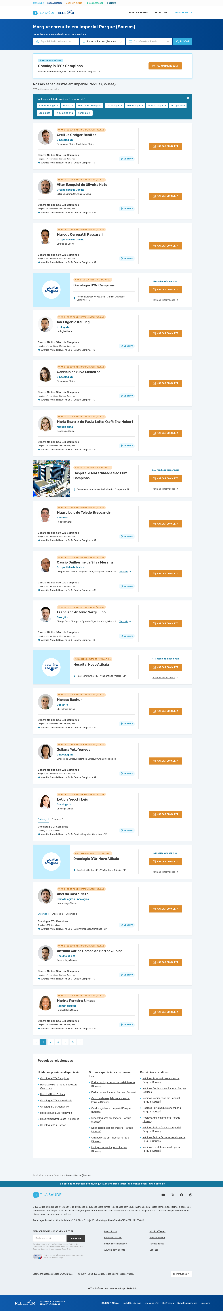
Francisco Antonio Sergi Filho (81, 612)
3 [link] (58, 1042)
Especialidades (138, 12)
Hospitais (161, 12)
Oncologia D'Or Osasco (53, 1125)
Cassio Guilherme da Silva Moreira (85, 562)
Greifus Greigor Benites (76, 135)
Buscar (184, 41)
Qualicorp (205, 1303)
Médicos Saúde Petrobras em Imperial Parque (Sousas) (164, 1139)
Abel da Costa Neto (72, 894)
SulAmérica (168, 1303)
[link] (80, 1042)
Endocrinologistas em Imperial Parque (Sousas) (113, 1084)
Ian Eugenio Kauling (73, 322)
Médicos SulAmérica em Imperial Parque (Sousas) (161, 1080)
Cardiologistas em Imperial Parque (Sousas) (111, 1110)
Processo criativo (113, 1237)
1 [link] (43, 1042)
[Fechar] (188, 98)
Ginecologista (135, 105)
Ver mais (83, 112)
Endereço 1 (43, 819)
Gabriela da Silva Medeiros (78, 372)
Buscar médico (55, 3)
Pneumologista (64, 112)
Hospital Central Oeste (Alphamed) (60, 1118)
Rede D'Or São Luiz (132, 1303)
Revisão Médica (157, 1237)
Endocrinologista (48, 105)
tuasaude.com (183, 12)
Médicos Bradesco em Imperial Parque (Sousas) (164, 1090)
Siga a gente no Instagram (172, 1194)
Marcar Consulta (55, 1175)
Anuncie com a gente (114, 1250)
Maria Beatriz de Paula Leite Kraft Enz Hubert (95, 422)
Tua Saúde (38, 3)
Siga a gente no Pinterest (190, 1194)
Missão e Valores (158, 1231)
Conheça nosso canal (163, 1194)
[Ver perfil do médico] (45, 137)
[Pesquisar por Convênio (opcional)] (168, 41)
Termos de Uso (157, 1243)
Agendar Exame (74, 3)
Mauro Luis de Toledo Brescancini (84, 512)
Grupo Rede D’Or (128, 1288)
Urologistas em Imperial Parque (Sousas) (109, 1149)
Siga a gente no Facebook (181, 1194)
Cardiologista (114, 105)
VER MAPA (128, 159)
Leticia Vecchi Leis (72, 799)
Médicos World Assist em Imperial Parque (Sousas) (161, 1149)
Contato (154, 1250)
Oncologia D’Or (152, 1303)
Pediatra (68, 105)
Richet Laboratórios (187, 1303)
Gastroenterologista (89, 105)
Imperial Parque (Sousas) (78, 1175)
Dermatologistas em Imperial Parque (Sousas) (112, 1129)
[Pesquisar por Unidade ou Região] (121, 41)
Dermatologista (157, 105)
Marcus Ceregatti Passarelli (80, 234)
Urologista (44, 112)
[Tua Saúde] (47, 1195)
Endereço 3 (71, 914)
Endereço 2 (57, 819)
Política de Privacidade (115, 1243)
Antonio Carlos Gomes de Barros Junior (89, 951)
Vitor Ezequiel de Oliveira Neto (82, 185)
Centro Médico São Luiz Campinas (58, 155)
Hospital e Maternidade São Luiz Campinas (56, 159)
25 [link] (72, 1042)
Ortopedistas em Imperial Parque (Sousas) (110, 1139)
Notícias (111, 3)
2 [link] (50, 1042)
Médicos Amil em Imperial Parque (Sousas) (161, 1119)
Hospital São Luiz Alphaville (56, 1112)
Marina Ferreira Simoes (76, 1001)
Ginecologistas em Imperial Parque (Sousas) (111, 1120)
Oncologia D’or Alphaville (54, 1106)
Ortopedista (178, 105)
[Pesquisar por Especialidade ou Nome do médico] (74, 41)
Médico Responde (94, 3)
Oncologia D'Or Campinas (60, 66)
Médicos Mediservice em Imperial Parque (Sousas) (161, 1100)
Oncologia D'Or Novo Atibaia (56, 1100)
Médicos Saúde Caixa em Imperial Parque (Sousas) (162, 1129)
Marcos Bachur (69, 700)
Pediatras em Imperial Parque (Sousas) (113, 1092)
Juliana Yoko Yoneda (73, 749)
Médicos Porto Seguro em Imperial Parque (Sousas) (162, 1109)
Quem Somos (110, 1231)
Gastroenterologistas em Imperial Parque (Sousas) (110, 1100)
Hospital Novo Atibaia (52, 1094)
